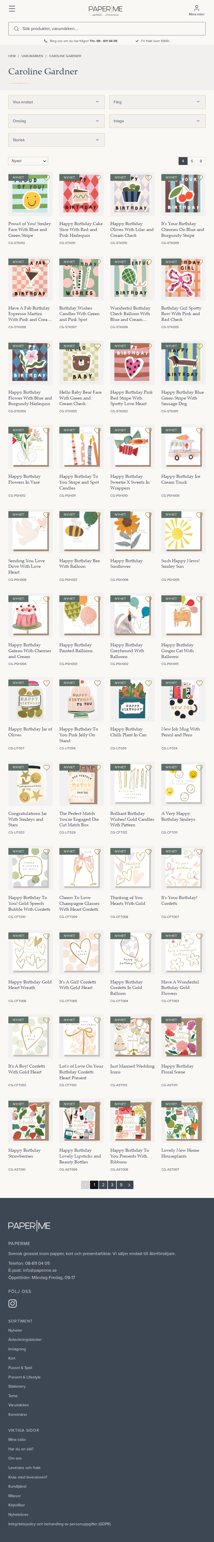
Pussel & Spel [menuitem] (20, 1367)
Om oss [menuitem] (15, 1458)
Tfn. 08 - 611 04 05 (103, 40)
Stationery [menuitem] (17, 1386)
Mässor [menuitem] (14, 1496)
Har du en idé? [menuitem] (20, 1449)
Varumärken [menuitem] (18, 1405)
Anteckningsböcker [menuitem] (25, 1339)
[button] (12, 8)
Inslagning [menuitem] (17, 1349)
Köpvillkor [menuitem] (16, 1505)
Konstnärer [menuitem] (17, 1414)
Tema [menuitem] (12, 1396)
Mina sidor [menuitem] (17, 1439)
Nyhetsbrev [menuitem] (18, 1514)
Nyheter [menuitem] (15, 1330)
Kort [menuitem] (11, 1358)
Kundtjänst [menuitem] (17, 1486)
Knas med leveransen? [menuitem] (27, 1477)
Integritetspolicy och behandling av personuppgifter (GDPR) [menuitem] (59, 1524)
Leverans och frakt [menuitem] (24, 1467)
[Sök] (16, 28)
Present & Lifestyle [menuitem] (24, 1377)
